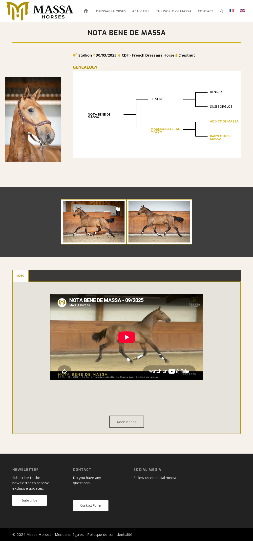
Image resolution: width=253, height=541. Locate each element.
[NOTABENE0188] (159, 221)
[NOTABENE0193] (93, 221)
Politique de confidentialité (109, 534)
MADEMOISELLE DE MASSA (165, 130)
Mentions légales (69, 534)
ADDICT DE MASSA (224, 121)
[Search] (221, 11)
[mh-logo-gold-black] (39, 11)
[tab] (20, 276)
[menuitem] (86, 11)
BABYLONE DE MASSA (220, 137)
